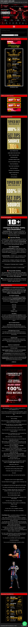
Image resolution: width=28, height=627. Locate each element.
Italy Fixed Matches (14, 168)
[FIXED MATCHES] (14, 196)
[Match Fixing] (14, 557)
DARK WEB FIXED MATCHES (14, 153)
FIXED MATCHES (14, 157)
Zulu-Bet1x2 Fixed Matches (14, 170)
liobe (20, 424)
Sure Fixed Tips (14, 174)
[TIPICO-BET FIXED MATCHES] (14, 109)
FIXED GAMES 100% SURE (7, 1)
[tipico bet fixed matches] (14, 42)
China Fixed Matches (14, 163)
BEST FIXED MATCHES (14, 155)
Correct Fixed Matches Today (14, 161)
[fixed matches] (14, 46)
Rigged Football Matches (14, 172)
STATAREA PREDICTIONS (14, 159)
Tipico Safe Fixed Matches (14, 166)
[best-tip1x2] (14, 99)
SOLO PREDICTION (14, 150)
